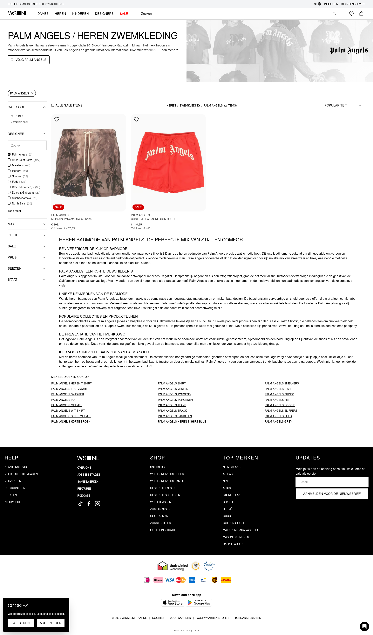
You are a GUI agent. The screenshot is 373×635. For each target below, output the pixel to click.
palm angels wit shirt (68, 410)
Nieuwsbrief (14, 502)
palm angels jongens (174, 394)
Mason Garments (236, 537)
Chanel (228, 502)
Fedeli (16, 181)
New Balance (232, 467)
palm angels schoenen (175, 400)
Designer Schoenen (165, 495)
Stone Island (232, 495)
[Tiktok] (80, 503)
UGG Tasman (159, 516)
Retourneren (15, 488)
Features (84, 488)
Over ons (84, 467)
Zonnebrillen (160, 523)
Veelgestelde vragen (21, 474)
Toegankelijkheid (248, 618)
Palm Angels (19, 93)
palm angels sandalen (175, 416)
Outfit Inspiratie (163, 530)
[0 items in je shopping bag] (361, 13)
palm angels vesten (173, 389)
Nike (226, 481)
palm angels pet (277, 400)
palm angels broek (279, 394)
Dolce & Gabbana (23, 192)
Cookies (158, 618)
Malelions (18, 165)
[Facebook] (89, 503)
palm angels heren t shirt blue (182, 421)
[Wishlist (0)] (351, 13)
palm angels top (63, 400)
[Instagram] (97, 503)
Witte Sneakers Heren (167, 474)
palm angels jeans (172, 405)
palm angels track (172, 410)
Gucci (227, 516)
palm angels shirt (172, 383)
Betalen (11, 495)
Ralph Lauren (233, 544)
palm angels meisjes (66, 405)
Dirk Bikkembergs (23, 187)
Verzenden (13, 481)
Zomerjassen (160, 509)
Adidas (228, 474)
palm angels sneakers (282, 383)
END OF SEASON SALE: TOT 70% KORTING (36, 4)
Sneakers (157, 467)
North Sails (18, 203)
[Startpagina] (18, 13)
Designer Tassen (162, 488)
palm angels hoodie (280, 405)
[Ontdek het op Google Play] (199, 602)
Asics (227, 488)
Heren (171, 105)
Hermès (228, 509)
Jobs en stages (88, 474)
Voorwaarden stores (212, 618)
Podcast (83, 495)
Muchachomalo (21, 198)
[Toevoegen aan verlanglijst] (56, 119)
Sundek (16, 176)
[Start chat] (364, 626)
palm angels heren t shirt (71, 383)
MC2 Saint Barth (22, 160)
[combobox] (234, 13)
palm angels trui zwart (69, 389)
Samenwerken (87, 481)
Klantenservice (353, 4)
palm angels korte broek (70, 421)
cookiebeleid (56, 614)
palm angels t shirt (280, 389)
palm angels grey (278, 421)
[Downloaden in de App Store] (172, 602)
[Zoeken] (334, 13)
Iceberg (16, 171)
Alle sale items (69, 105)
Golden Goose (234, 523)
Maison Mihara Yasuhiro (241, 530)
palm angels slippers (281, 410)
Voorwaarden (180, 618)
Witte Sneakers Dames (167, 481)
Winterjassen (160, 502)
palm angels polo (278, 416)
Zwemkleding (190, 105)
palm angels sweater (67, 394)
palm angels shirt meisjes (71, 416)
